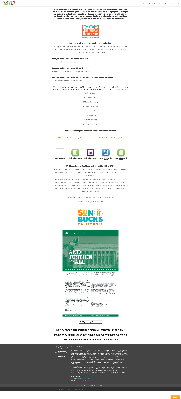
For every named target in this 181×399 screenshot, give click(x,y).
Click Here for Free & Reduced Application (71, 138)
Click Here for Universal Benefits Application (109, 138)
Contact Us (173, 3)
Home (143, 3)
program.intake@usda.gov (83, 378)
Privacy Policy (81, 389)
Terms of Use (74, 389)
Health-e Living (163, 3)
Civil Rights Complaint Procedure (90, 322)
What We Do (152, 3)
